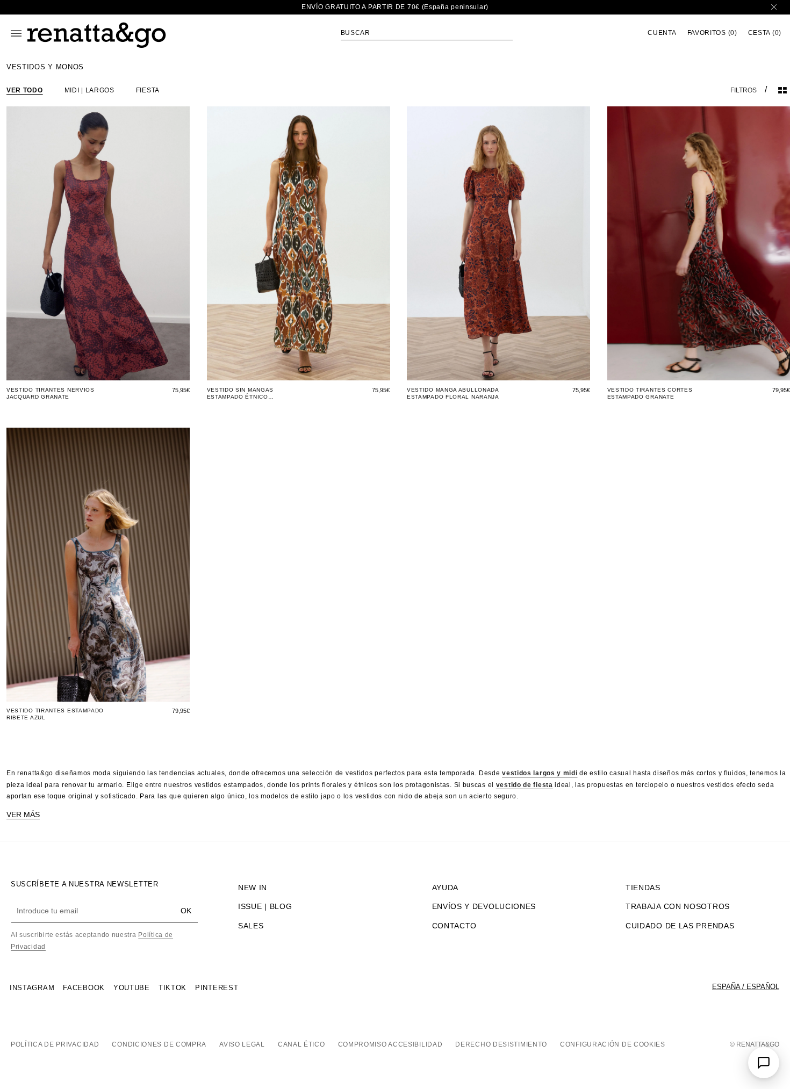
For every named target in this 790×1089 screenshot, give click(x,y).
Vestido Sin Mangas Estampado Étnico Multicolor (240, 393)
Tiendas (643, 887)
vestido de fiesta (524, 785)
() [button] (712, 33)
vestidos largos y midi (539, 773)
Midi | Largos (89, 90)
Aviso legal (242, 1044)
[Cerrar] (774, 7)
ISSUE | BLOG (265, 906)
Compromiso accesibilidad (390, 1044)
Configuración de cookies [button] (612, 1044)
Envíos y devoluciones (484, 906)
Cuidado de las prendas (680, 925)
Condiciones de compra (159, 1044)
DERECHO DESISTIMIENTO (501, 1044)
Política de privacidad (55, 1044)
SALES (251, 925)
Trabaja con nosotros (678, 906)
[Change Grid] (782, 90)
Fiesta (148, 90)
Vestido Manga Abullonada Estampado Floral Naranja (453, 393)
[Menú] (16, 33)
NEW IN (252, 887)
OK (186, 910)
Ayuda (445, 887)
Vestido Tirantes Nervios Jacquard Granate (50, 393)
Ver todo (24, 90)
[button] (427, 33)
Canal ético (301, 1044)
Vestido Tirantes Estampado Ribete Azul (55, 714)
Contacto (454, 925)
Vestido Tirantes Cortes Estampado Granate (650, 393)
